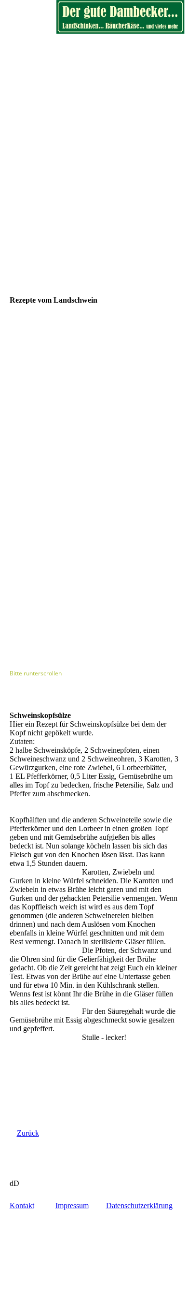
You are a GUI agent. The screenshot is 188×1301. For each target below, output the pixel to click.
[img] (120, 17)
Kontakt (22, 1205)
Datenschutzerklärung (139, 1205)
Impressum (72, 1205)
